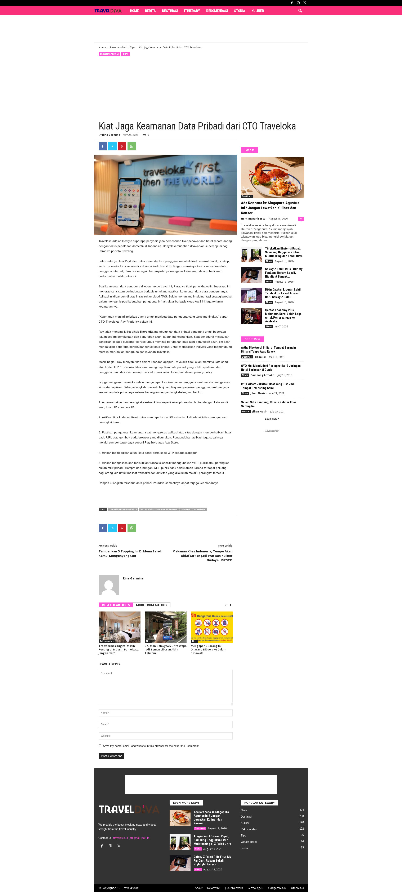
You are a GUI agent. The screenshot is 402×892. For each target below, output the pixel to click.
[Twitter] (112, 146)
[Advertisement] (201, 28)
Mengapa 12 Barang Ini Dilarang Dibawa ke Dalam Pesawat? (208, 649)
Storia (239, 11)
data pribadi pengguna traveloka (158, 509)
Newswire (213, 888)
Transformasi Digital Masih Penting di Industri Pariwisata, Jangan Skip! (119, 649)
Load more (271, 418)
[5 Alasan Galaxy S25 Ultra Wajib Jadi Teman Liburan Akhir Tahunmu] (166, 627)
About (198, 888)
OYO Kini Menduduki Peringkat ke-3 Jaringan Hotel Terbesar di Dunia (271, 368)
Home (134, 11)
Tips (132, 47)
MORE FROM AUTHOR (151, 605)
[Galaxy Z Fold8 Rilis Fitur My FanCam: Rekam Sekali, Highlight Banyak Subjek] (251, 275)
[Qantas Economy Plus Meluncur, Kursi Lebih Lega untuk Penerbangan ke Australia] (251, 316)
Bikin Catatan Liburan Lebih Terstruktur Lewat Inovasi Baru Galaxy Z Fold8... (283, 293)
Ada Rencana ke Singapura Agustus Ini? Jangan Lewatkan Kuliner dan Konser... (270, 207)
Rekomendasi (217, 11)
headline (185, 509)
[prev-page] (226, 605)
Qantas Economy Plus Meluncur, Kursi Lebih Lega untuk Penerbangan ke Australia (283, 315)
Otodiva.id (297, 888)
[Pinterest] (122, 146)
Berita (150, 11)
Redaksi (260, 357)
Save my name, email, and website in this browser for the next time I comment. (151, 745)
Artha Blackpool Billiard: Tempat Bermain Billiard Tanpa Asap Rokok (268, 349)
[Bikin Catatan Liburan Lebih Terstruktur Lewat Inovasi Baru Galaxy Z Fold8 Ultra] (251, 295)
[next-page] (231, 605)
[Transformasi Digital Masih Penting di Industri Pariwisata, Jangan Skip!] (119, 627)
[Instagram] (298, 3)
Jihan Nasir (258, 393)
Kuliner (257, 11)
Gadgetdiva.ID (277, 888)
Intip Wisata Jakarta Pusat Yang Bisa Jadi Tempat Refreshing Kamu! (268, 386)
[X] (304, 3)
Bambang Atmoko (262, 375)
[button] (300, 11)
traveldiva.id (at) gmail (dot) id (131, 837)
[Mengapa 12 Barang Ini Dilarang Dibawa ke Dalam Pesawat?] (212, 627)
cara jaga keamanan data (123, 509)
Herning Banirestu (253, 218)
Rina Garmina (111, 135)
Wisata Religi (249, 841)
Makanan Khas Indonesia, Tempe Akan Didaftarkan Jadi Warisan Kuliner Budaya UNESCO (202, 555)
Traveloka (199, 509)
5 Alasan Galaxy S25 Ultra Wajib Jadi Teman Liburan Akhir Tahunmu (166, 649)
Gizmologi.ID (255, 888)
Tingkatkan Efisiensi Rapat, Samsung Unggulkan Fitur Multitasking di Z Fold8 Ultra (284, 252)
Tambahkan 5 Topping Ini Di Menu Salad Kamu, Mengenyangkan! (130, 553)
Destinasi (170, 11)
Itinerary (192, 11)
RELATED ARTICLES (116, 605)
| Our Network (234, 888)
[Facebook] (291, 3)
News (269, 261)
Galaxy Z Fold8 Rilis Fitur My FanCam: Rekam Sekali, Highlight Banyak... (284, 272)
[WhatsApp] (132, 146)
